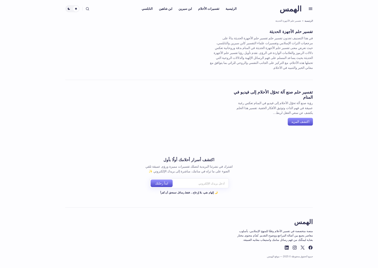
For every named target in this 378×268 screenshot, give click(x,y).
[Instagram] (295, 248)
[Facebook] (311, 248)
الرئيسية (309, 20)
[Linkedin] (287, 248)
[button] (310, 8)
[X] (303, 248)
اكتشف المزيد (300, 121)
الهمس (291, 9)
